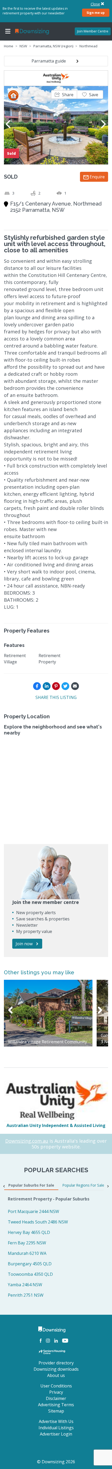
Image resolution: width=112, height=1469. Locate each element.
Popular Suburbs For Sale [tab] (31, 1185)
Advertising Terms (56, 1405)
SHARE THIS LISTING (56, 697)
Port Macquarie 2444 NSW (33, 1211)
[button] (64, 94)
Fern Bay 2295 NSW (27, 1243)
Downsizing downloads (56, 1369)
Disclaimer (56, 1398)
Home (8, 46)
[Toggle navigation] (7, 31)
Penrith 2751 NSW (25, 1295)
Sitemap (56, 1411)
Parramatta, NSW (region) (53, 46)
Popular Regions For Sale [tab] (83, 1185)
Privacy (56, 1392)
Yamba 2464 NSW (25, 1285)
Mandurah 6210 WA (27, 1253)
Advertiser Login (56, 1434)
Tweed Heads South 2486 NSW (38, 1222)
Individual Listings (56, 1428)
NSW (23, 46)
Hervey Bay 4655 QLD (29, 1232)
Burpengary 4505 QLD (30, 1264)
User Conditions (56, 1386)
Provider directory (56, 1363)
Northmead (88, 46)
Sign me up (95, 12)
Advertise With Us (56, 1421)
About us (56, 1375)
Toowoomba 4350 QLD (30, 1274)
